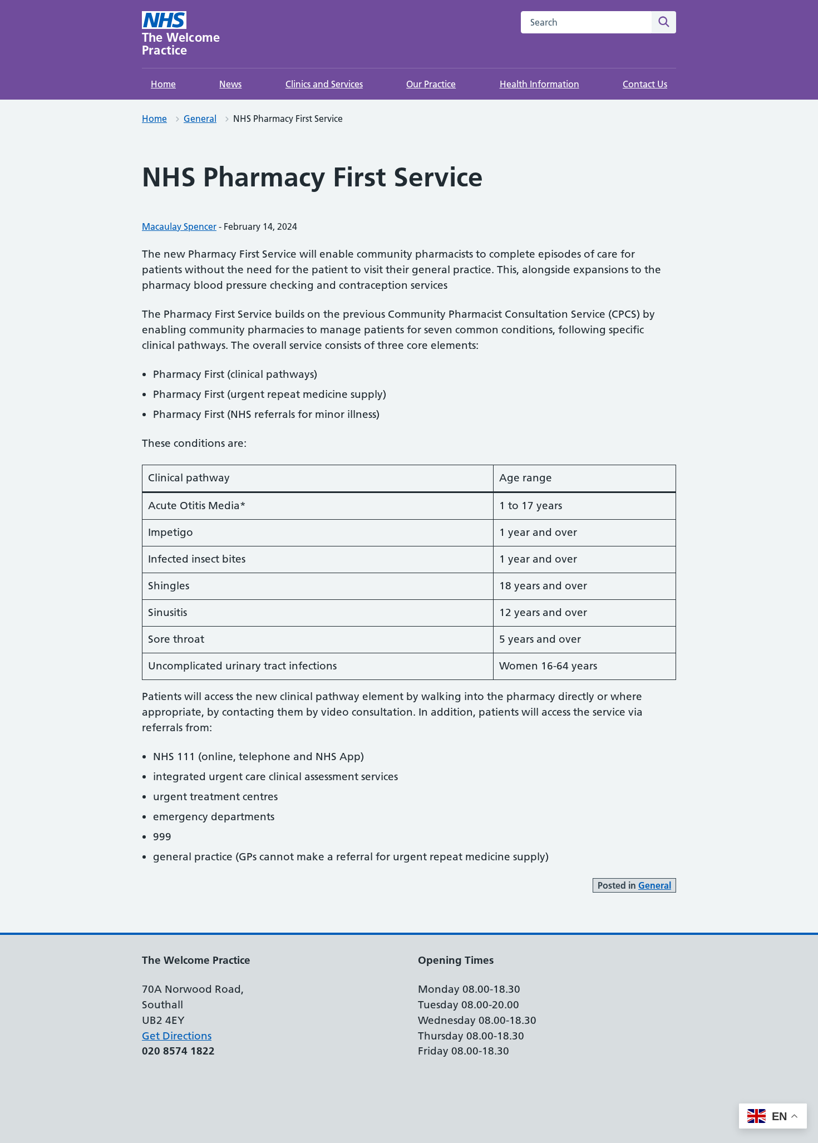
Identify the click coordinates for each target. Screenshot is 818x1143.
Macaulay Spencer (179, 226)
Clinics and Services (324, 84)
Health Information (539, 84)
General (200, 118)
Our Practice (431, 84)
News (230, 84)
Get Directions (176, 1035)
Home (163, 84)
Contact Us (645, 84)
